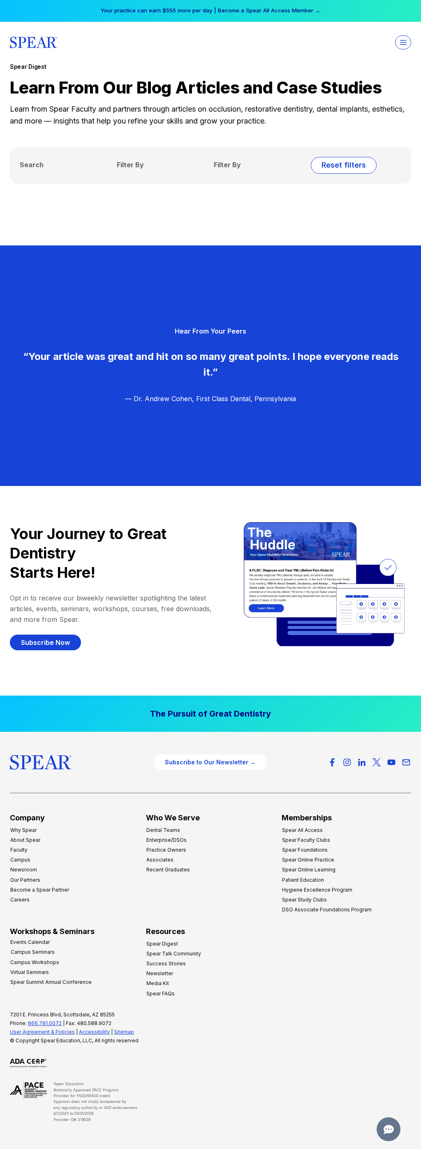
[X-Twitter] (376, 762)
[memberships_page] (210, 714)
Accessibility (94, 1032)
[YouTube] (391, 762)
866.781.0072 (45, 1023)
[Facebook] (332, 762)
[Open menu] (403, 42)
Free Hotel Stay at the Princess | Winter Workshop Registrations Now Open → (210, 10)
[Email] (406, 762)
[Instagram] (347, 762)
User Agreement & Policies (42, 1032)
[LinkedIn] (362, 762)
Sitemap (124, 1032)
